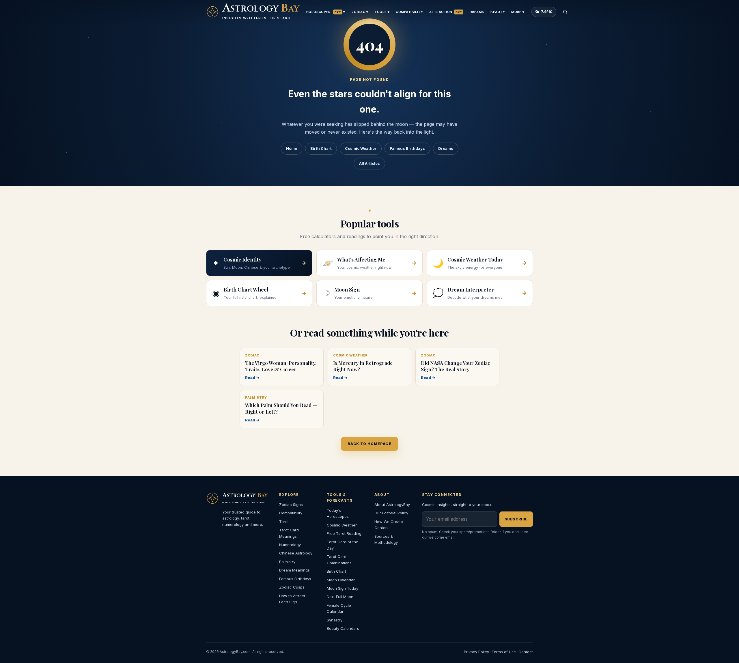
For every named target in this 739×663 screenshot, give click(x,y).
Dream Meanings (294, 570)
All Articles (369, 163)
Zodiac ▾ (360, 12)
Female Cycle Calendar (339, 608)
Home (291, 148)
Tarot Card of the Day (342, 544)
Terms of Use (504, 651)
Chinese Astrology (295, 553)
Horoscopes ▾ (325, 12)
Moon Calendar (341, 580)
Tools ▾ (381, 12)
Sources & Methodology (386, 539)
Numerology (290, 544)
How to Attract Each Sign (292, 598)
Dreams (477, 12)
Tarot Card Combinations (339, 559)
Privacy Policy (476, 651)
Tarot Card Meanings (289, 533)
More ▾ (517, 12)
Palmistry (287, 561)
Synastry (334, 620)
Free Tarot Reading (344, 533)
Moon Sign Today (342, 588)
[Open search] (565, 12)
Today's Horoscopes (338, 513)
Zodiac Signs (291, 504)
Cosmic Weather (360, 148)
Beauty (497, 12)
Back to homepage (369, 444)
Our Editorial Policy (391, 513)
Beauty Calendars (343, 628)
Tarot (284, 521)
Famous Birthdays (407, 148)
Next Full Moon (340, 596)
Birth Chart (321, 148)
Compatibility (409, 12)
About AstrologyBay (392, 504)
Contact (525, 651)
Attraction (445, 12)
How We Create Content (388, 524)
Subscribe (516, 519)
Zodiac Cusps (292, 587)
